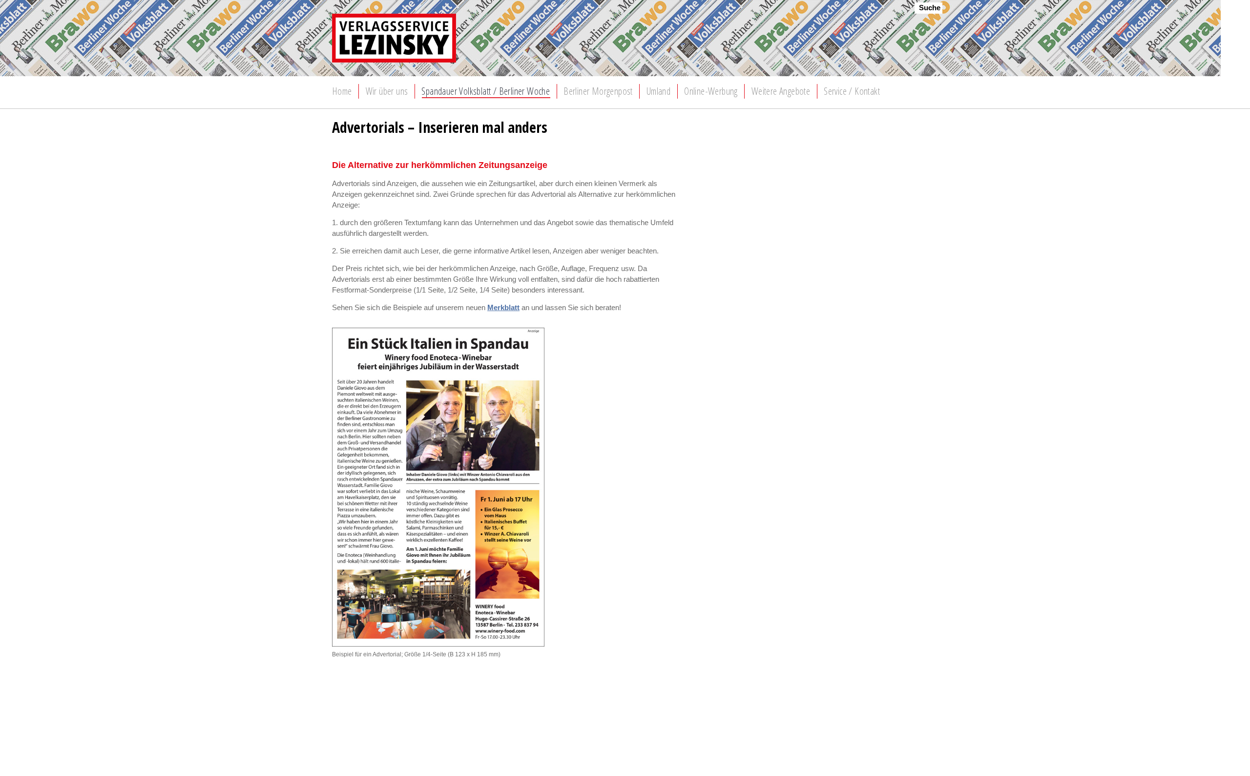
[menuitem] (342, 91)
